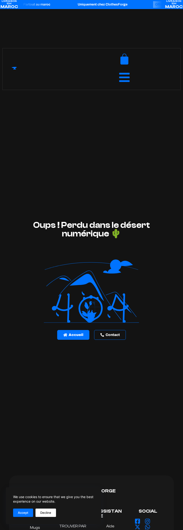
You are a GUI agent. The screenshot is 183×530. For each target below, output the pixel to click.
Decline (45, 513)
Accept (23, 513)
